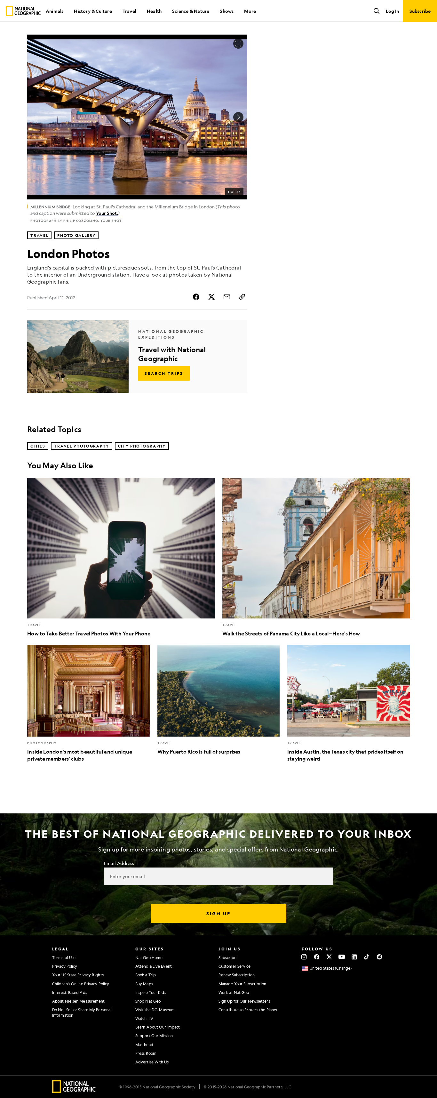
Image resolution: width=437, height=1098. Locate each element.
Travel (129, 11)
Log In (392, 11)
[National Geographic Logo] (74, 1090)
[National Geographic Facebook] (317, 957)
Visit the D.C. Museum (155, 1009)
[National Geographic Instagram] (304, 957)
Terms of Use (63, 957)
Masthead (144, 1044)
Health (154, 11)
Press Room (145, 1053)
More (250, 11)
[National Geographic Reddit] (379, 957)
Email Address (119, 863)
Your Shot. (107, 213)
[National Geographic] (23, 11)
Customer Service (235, 966)
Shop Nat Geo (148, 1001)
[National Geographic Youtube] (342, 957)
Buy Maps (144, 983)
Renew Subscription (237, 974)
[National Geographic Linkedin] (354, 957)
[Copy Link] (242, 297)
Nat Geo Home (149, 957)
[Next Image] (238, 117)
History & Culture (93, 11)
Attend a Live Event (153, 966)
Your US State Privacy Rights (78, 974)
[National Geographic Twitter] (329, 957)
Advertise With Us (152, 1061)
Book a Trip (145, 974)
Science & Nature (190, 11)
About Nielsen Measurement (78, 1001)
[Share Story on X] (211, 297)
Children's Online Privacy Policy (80, 983)
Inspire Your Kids (150, 992)
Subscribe (227, 957)
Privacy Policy (64, 966)
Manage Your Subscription (242, 983)
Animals (54, 11)
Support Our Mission (154, 1035)
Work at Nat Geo (234, 992)
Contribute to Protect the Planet (248, 1009)
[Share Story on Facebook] (196, 297)
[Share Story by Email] (227, 297)
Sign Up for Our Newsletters (244, 1001)
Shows (227, 11)
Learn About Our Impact (157, 1026)
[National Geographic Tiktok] (367, 957)
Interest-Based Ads (69, 992)
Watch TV (144, 1018)
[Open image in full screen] (238, 43)
